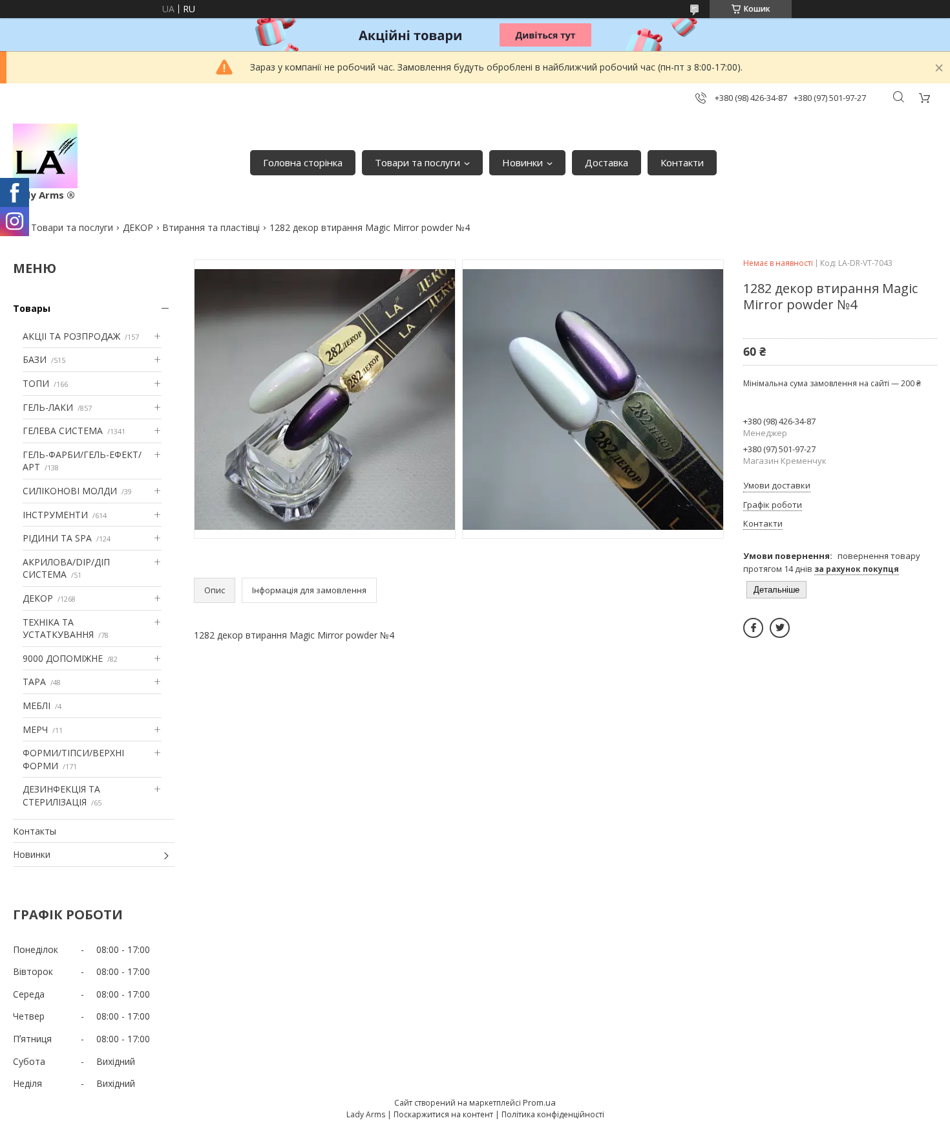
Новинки (522, 162)
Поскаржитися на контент (443, 1114)
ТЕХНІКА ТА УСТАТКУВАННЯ (58, 628)
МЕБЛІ (36, 705)
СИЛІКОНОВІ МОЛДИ (70, 491)
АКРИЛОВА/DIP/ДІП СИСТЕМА (66, 568)
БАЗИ (35, 359)
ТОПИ (36, 383)
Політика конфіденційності (552, 1114)
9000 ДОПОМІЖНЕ (63, 658)
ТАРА (34, 681)
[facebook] (753, 628)
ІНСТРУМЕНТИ (55, 515)
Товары (31, 308)
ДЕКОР (138, 227)
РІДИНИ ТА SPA (57, 538)
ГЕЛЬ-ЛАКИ (48, 407)
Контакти (682, 162)
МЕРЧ (35, 729)
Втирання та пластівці (211, 227)
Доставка (606, 162)
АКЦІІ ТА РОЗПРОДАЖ (71, 336)
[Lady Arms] (45, 156)
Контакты (34, 831)
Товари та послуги (417, 162)
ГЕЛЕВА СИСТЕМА (63, 430)
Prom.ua (539, 1102)
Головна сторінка (303, 162)
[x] (780, 628)
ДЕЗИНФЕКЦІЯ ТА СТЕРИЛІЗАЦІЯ (61, 795)
